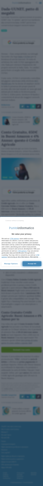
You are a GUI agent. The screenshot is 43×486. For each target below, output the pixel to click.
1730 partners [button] (14, 238)
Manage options (11, 264)
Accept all (32, 264)
